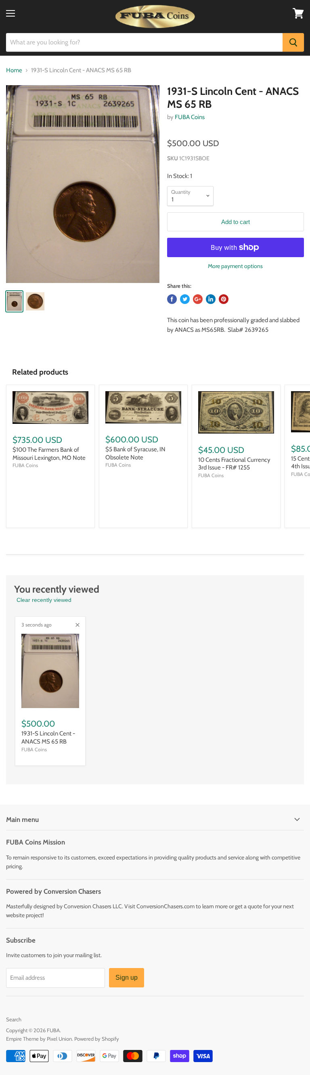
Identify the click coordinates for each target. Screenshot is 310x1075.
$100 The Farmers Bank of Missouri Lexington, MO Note (49, 453)
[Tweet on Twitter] (185, 299)
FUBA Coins (190, 117)
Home (14, 70)
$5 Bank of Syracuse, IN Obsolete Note (135, 453)
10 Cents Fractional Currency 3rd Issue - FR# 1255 (234, 463)
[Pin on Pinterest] (223, 299)
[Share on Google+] (198, 299)
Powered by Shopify (96, 1038)
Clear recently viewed (44, 600)
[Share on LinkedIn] (211, 299)
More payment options (235, 266)
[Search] (293, 42)
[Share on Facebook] (172, 299)
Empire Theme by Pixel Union (39, 1038)
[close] (77, 625)
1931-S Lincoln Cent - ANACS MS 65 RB (48, 737)
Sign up (126, 977)
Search (13, 1019)
